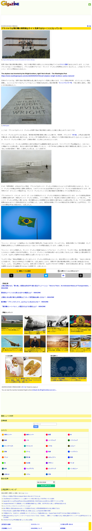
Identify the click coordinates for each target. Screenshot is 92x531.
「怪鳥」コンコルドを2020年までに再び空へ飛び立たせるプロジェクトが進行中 (11, 350)
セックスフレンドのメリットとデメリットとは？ (17, 506)
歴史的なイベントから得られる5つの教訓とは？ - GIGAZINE (21, 293)
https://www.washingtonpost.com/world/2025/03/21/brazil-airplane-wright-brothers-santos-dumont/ (37, 76)
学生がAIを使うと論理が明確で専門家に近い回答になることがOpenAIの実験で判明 (26, 510)
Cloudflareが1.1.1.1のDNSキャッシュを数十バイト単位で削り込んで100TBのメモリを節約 (28, 498)
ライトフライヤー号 (65, 83)
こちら (25, 493)
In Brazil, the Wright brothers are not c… (44, 390)
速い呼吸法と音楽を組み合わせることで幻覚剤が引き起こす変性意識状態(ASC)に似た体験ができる (31, 508)
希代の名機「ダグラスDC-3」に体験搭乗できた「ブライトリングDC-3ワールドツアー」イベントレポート (80, 350)
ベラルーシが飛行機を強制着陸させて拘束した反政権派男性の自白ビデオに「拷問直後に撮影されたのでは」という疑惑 (34, 350)
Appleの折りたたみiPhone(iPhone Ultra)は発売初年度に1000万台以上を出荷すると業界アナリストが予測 (33, 501)
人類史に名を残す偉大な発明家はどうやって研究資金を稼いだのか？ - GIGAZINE (27, 297)
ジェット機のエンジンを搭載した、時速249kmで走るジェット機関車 (34, 332)
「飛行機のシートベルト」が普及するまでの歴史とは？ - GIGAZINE (23, 306)
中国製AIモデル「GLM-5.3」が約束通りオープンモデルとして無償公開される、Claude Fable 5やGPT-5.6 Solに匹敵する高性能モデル (41, 513)
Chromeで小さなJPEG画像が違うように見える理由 (17, 519)
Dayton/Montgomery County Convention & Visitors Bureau (19, 59)
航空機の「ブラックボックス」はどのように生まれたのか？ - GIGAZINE (24, 302)
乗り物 (89, 26)
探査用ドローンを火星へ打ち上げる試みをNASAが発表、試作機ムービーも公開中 (57, 350)
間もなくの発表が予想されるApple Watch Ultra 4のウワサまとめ (21, 496)
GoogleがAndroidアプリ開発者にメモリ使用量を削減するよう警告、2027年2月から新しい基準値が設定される (34, 503)
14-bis (74, 135)
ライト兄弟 (63, 64)
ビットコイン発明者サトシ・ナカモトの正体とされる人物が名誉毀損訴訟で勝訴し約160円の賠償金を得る (80, 330)
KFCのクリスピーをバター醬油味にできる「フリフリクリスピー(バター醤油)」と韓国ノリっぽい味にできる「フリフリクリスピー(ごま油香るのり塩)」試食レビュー (23, 380)
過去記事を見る (46, 486)
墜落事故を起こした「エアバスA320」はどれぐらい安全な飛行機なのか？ (11, 329)
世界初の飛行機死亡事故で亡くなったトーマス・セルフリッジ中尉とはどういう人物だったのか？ (57, 330)
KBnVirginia (6, 125)
